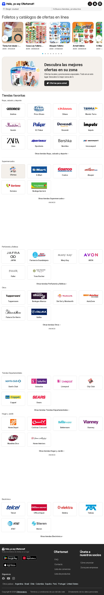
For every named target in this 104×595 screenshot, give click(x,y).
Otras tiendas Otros (51, 325)
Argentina (19, 584)
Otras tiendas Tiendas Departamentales (51, 410)
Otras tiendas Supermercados (51, 198)
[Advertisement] (52, 223)
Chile (32, 584)
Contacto (58, 564)
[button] (95, 4)
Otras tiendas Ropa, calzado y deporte (51, 153)
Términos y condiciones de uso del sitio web (47, 592)
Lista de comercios (62, 569)
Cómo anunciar (86, 562)
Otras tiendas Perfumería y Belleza (51, 284)
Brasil (26, 584)
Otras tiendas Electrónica (51, 536)
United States (72, 584)
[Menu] (100, 4)
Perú (55, 584)
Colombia (40, 584)
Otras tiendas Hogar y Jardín (51, 451)
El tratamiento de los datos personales (83, 592)
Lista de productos (62, 574)
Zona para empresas (89, 567)
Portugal (61, 584)
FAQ (56, 559)
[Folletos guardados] (90, 4)
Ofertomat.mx (21, 592)
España (48, 584)
